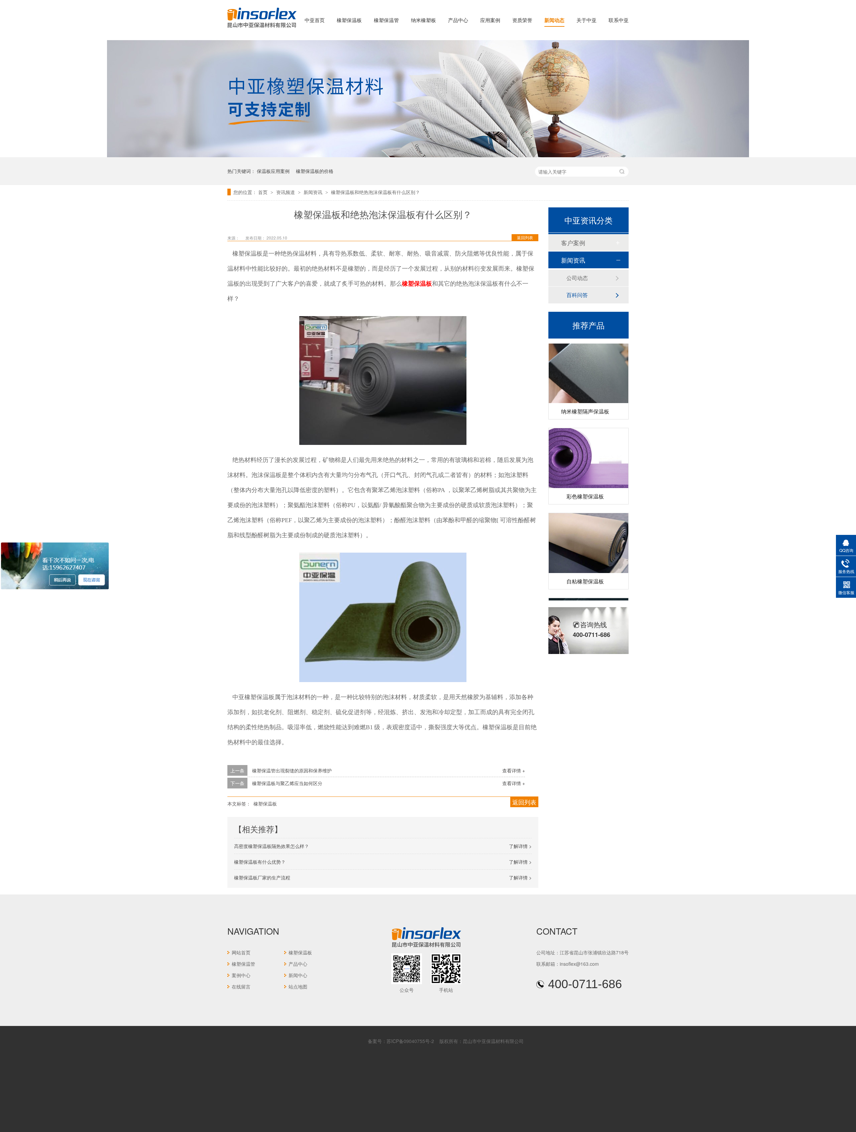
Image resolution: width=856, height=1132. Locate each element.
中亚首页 (315, 19)
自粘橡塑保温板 (585, 568)
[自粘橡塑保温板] (588, 530)
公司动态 (577, 278)
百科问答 (577, 295)
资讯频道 (286, 192)
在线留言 (241, 986)
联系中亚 (619, 19)
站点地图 (298, 986)
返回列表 (525, 237)
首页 (263, 192)
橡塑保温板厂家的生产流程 (262, 877)
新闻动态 (554, 20)
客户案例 (573, 242)
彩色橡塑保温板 (585, 483)
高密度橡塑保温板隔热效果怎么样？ (271, 846)
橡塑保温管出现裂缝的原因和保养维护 (292, 770)
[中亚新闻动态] (428, 155)
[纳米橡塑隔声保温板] (588, 360)
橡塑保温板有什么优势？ (260, 861)
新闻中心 (298, 975)
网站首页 (241, 952)
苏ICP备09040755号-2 (410, 1041)
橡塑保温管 (386, 19)
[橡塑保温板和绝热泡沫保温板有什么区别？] (262, 28)
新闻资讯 (314, 192)
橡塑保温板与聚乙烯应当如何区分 (287, 783)
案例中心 (241, 975)
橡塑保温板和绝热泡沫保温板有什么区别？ (375, 192)
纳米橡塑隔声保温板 (585, 398)
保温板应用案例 (273, 171)
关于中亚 (586, 19)
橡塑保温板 (349, 19)
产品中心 (458, 19)
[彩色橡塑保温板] (588, 445)
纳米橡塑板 (423, 19)
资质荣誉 (522, 19)
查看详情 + (513, 770)
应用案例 (490, 19)
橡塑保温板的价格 (314, 171)
